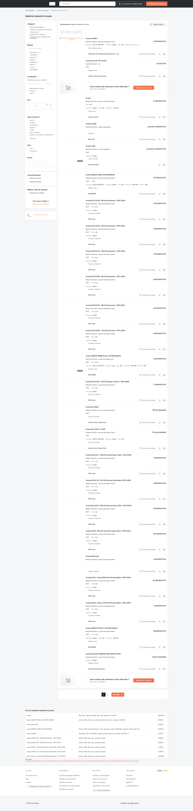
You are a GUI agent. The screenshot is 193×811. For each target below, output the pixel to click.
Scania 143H (90, 146)
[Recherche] (61, 4)
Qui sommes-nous (31, 775)
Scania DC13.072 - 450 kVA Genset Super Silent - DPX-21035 (108, 455)
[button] (159, 54)
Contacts (28, 782)
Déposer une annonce (143, 88)
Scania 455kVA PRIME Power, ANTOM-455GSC (103, 356)
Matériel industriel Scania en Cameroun (80, 761)
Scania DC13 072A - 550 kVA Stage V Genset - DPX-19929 (107, 382)
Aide (27, 779)
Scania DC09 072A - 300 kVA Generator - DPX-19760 (105, 251)
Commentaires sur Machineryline (69, 786)
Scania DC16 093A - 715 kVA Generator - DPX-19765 (105, 330)
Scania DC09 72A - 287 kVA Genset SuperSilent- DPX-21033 (108, 480)
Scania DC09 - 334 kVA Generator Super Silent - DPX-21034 (108, 531)
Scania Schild (91, 124)
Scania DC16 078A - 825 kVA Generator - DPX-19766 (105, 276)
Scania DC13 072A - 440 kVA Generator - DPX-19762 (105, 226)
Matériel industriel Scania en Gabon (104, 761)
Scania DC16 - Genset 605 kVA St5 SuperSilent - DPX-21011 (108, 577)
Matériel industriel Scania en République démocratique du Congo (46, 761)
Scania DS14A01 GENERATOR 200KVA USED (103, 654)
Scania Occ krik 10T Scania (96, 61)
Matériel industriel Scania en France (127, 761)
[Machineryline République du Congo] (36, 4)
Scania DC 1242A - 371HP (95, 429)
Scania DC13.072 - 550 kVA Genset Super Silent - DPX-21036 (108, 505)
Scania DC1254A (92, 407)
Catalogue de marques (66, 789)
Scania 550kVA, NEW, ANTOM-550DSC (100, 175)
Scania (88, 98)
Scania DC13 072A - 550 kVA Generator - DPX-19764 (105, 200)
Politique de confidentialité (67, 779)
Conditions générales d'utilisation (69, 775)
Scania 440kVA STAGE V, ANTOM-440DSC (102, 628)
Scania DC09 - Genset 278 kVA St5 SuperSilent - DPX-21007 (108, 603)
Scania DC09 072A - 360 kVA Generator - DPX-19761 (105, 305)
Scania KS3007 (91, 38)
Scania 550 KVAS (92, 556)
